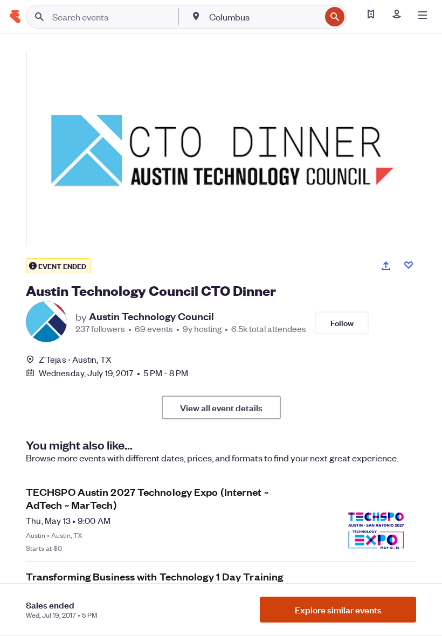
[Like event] (408, 265)
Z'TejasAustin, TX (75, 359)
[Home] (15, 16)
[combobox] (264, 16)
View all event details (221, 407)
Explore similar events (338, 610)
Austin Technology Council (151, 316)
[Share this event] (386, 265)
